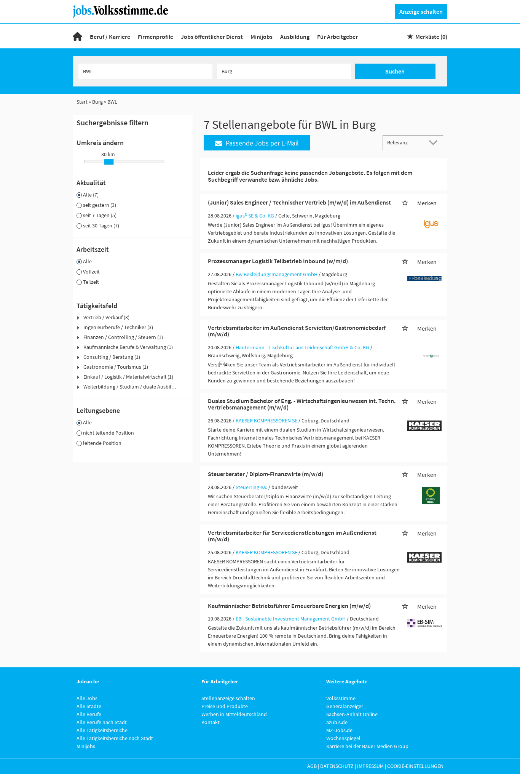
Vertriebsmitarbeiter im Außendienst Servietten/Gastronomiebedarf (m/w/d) (297, 331)
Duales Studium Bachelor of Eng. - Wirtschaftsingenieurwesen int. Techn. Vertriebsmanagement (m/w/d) (302, 404)
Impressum (370, 766)
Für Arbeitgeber (337, 36)
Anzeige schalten (421, 11)
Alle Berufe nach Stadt (102, 722)
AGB (312, 766)
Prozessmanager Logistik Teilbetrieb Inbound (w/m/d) (278, 261)
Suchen (395, 71)
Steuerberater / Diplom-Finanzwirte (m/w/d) (265, 474)
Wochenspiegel (343, 738)
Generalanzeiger (344, 706)
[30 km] (109, 162)
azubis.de (337, 722)
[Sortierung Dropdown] (435, 142)
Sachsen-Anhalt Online (352, 714)
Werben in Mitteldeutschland (234, 714)
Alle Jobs (87, 698)
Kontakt (210, 722)
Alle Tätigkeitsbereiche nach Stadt (115, 738)
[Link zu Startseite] (123, 10)
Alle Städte (89, 706)
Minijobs (261, 36)
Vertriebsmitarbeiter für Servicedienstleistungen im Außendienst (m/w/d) (292, 536)
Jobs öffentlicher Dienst (212, 36)
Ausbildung (294, 36)
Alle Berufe (89, 714)
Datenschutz (337, 766)
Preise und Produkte (224, 706)
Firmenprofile (155, 36)
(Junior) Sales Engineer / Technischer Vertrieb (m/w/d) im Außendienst (299, 202)
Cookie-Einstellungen (415, 766)
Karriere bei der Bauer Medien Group (367, 746)
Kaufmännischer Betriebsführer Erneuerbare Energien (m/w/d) (289, 605)
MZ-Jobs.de (339, 730)
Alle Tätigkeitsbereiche (102, 730)
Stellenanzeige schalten (228, 698)
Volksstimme (341, 698)
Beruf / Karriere (110, 36)
